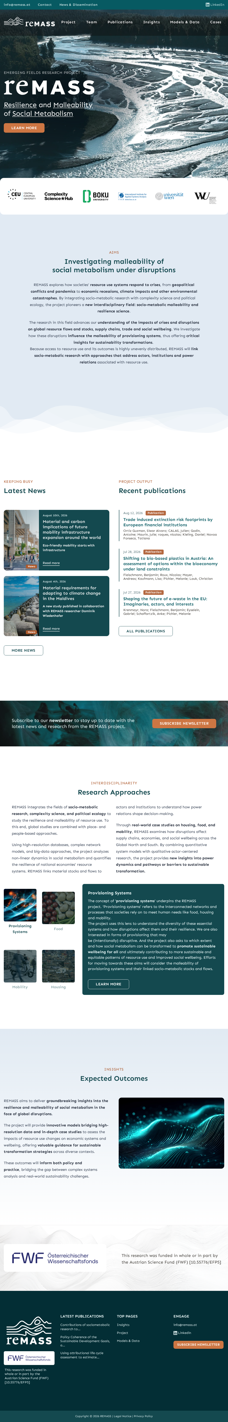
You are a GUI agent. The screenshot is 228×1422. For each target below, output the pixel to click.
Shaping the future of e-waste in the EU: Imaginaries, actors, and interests (165, 601)
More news (23, 650)
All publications (145, 631)
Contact (45, 5)
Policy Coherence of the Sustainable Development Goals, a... (85, 1341)
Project (68, 22)
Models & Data (185, 22)
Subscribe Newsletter (184, 723)
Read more (51, 563)
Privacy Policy (143, 1416)
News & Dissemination (78, 5)
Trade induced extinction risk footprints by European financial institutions (168, 522)
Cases (215, 22)
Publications (120, 22)
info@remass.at (17, 5)
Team (91, 22)
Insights (151, 22)
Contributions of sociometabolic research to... (85, 1327)
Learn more (24, 128)
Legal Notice (122, 1416)
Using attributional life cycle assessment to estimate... (81, 1355)
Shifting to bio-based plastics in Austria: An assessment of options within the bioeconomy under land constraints (170, 564)
